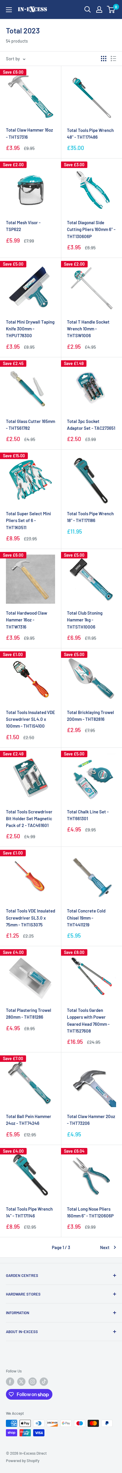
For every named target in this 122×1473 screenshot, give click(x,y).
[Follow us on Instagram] (32, 1381)
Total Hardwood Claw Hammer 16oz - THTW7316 (26, 619)
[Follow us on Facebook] (10, 1381)
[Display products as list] (113, 58)
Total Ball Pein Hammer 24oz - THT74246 (28, 1120)
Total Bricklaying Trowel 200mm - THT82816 (90, 716)
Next (105, 1247)
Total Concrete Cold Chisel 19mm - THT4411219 (86, 917)
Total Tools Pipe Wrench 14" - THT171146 (29, 1212)
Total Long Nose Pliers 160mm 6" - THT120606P (90, 1212)
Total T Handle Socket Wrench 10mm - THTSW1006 (88, 328)
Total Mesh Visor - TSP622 (23, 226)
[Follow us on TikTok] (44, 1381)
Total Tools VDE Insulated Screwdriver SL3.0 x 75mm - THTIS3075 (30, 917)
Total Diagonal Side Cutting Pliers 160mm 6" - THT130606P (91, 229)
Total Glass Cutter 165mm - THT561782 (30, 425)
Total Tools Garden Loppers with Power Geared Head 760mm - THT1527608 (88, 1020)
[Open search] (87, 9)
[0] (111, 9)
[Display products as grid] (103, 58)
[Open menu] (9, 9)
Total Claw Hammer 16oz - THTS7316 (29, 133)
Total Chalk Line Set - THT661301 (88, 815)
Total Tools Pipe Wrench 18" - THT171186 (90, 517)
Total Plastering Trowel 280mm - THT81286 (28, 1013)
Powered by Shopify (22, 1460)
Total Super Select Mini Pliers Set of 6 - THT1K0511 (28, 520)
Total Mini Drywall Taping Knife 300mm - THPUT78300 (30, 328)
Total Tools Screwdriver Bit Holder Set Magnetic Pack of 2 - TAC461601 (29, 818)
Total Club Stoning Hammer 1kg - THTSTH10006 (84, 619)
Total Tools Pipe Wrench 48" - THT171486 (90, 133)
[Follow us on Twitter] (21, 1381)
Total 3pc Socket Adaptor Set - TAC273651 (91, 425)
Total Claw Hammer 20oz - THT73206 (91, 1120)
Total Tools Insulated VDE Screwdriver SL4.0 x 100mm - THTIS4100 (30, 719)
